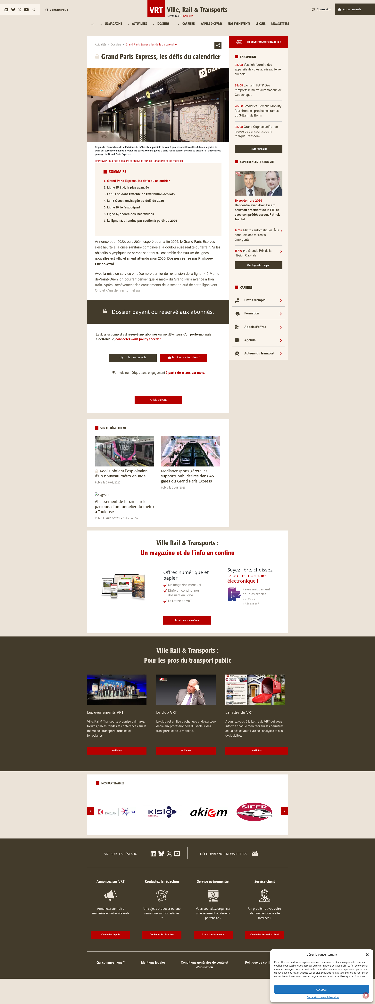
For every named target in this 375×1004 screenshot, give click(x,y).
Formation (251, 313)
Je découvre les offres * (185, 357)
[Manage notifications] (366, 995)
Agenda (250, 340)
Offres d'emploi (255, 300)
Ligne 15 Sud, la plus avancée (128, 187)
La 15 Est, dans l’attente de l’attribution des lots (141, 194)
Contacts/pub (59, 10)
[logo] (116, 812)
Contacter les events (213, 935)
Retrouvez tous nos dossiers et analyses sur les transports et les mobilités (139, 161)
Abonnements (352, 9)
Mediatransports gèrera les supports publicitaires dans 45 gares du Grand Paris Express (187, 476)
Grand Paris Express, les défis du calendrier (138, 181)
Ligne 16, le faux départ (123, 207)
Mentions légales (153, 962)
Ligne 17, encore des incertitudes (130, 214)
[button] (367, 954)
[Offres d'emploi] (280, 300)
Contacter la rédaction (162, 935)
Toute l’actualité (258, 149)
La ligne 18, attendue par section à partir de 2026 (142, 221)
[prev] (90, 811)
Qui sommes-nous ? (110, 962)
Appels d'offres (255, 327)
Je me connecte (137, 357)
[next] (284, 811)
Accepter (322, 989)
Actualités (100, 45)
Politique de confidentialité (264, 962)
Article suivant (158, 400)
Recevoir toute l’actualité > (264, 42)
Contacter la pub (110, 935)
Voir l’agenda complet (258, 265)
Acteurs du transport (259, 353)
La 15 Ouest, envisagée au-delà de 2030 (135, 201)
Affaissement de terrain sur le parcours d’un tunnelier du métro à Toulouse (124, 507)
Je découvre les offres (187, 620)
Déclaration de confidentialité (323, 997)
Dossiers (116, 45)
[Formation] (280, 313)
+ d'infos (117, 750)
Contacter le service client (264, 935)
